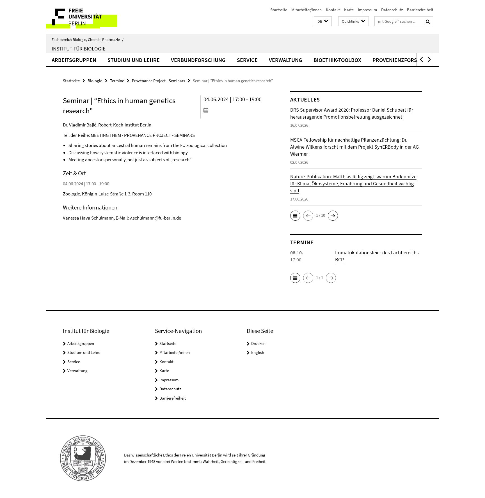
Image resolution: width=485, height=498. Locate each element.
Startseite (278, 9)
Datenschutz (392, 9)
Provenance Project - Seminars (158, 80)
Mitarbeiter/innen (306, 9)
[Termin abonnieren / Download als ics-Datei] (236, 110)
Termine (117, 80)
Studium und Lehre (133, 59)
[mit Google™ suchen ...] (428, 21)
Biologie (95, 80)
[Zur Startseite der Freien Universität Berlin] (93, 17)
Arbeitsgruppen (74, 59)
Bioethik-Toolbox (337, 59)
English (257, 352)
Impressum (367, 9)
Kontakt (333, 9)
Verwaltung (285, 59)
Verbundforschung (198, 59)
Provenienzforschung (403, 59)
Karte (349, 9)
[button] (323, 21)
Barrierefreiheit (420, 9)
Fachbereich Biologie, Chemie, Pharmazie (87, 40)
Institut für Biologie (79, 48)
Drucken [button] (258, 343)
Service (247, 59)
